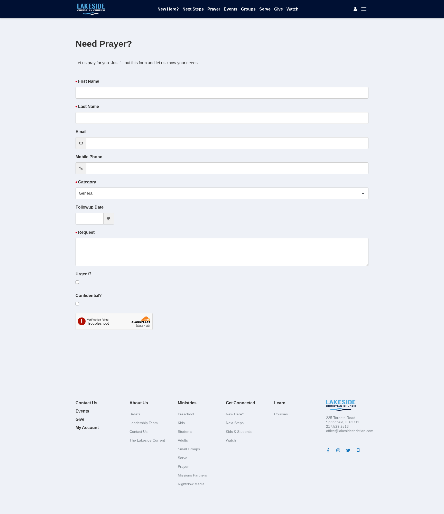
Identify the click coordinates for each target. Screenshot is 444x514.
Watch (292, 9)
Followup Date (90, 207)
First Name (88, 81)
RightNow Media (191, 484)
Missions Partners (192, 475)
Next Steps (193, 9)
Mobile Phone (89, 157)
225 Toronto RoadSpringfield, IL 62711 (342, 420)
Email (81, 131)
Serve (265, 9)
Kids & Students (239, 431)
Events (230, 9)
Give (278, 9)
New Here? (168, 9)
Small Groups (189, 449)
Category (87, 182)
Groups (248, 9)
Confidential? (89, 295)
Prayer (213, 9)
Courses (281, 414)
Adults (183, 440)
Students (185, 431)
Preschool (186, 414)
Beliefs (135, 414)
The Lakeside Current (147, 440)
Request (86, 232)
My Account (87, 427)
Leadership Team (144, 423)
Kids (181, 423)
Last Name (88, 106)
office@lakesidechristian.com (349, 431)
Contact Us (86, 403)
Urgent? (83, 274)
